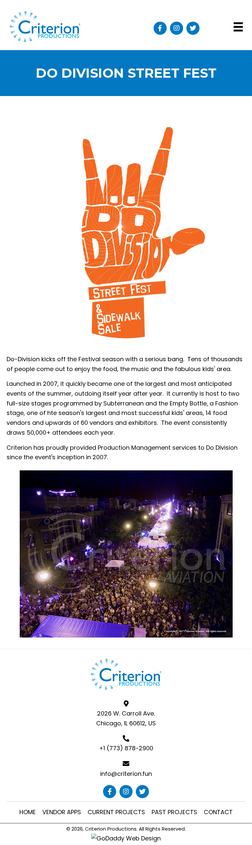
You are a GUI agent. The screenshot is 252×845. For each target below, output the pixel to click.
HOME (27, 812)
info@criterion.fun (126, 774)
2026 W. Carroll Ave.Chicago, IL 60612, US (126, 718)
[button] (160, 28)
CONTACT (218, 812)
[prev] (23, 563)
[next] (229, 563)
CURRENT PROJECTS (116, 812)
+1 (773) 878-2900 (126, 748)
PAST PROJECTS (174, 812)
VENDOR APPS (61, 812)
